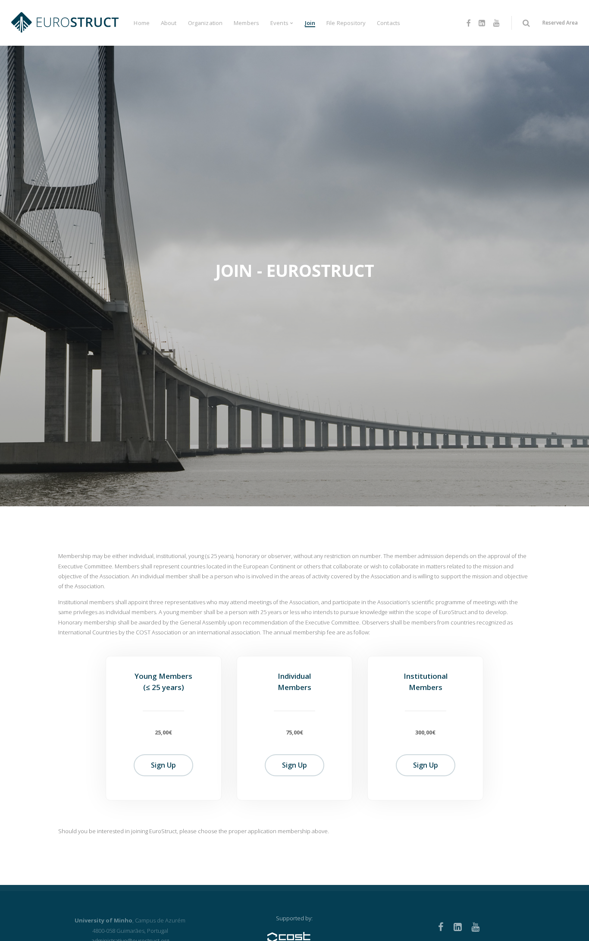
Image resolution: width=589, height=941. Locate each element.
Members (246, 23)
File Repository (346, 23)
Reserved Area (560, 22)
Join (310, 23)
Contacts (388, 23)
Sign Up (163, 765)
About (169, 23)
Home (142, 23)
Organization (205, 23)
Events (279, 23)
